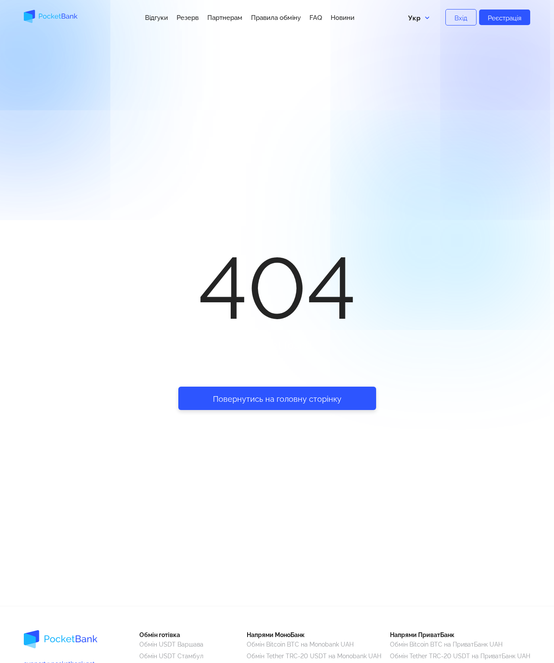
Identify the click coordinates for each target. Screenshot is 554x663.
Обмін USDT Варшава (171, 644)
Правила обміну (276, 18)
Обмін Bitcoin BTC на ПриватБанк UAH (446, 644)
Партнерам (224, 18)
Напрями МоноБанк (276, 634)
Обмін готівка (159, 634)
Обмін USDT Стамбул (171, 655)
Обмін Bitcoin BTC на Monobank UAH (300, 644)
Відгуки (156, 18)
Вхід (460, 17)
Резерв (188, 18)
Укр (414, 17)
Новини (342, 18)
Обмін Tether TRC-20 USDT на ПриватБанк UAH (460, 655)
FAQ (315, 18)
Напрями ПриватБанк (422, 634)
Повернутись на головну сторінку (277, 398)
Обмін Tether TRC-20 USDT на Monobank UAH (314, 655)
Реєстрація (505, 17)
